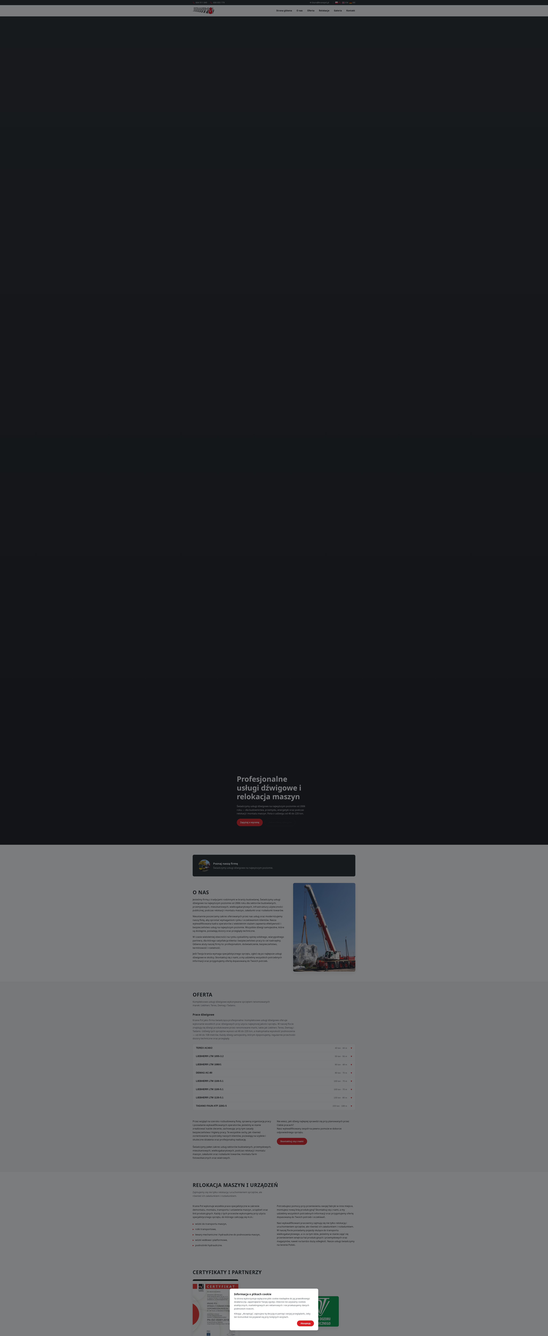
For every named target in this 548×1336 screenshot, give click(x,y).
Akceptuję (306, 1323)
